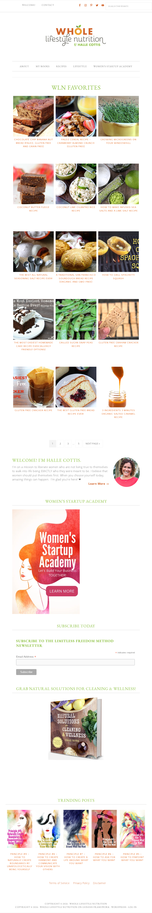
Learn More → (98, 483)
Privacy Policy (81, 883)
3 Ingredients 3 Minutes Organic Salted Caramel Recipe (118, 413)
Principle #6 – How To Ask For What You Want (104, 857)
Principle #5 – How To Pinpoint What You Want (132, 857)
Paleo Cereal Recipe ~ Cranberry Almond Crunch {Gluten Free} (76, 143)
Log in (132, 907)
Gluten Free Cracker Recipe (33, 410)
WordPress (118, 907)
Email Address (26, 657)
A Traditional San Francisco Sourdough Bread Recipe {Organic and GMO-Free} (76, 278)
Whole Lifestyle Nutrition (76, 35)
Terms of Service (59, 883)
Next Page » (93, 443)
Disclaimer (99, 883)
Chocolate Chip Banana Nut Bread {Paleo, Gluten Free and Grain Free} (33, 143)
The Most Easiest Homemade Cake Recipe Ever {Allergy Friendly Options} (33, 346)
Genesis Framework (96, 907)
